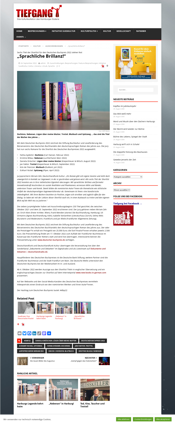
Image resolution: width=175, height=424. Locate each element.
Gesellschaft (123, 31)
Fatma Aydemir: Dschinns (58, 346)
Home (19, 31)
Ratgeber (141, 31)
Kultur (107, 31)
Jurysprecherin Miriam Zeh (31, 351)
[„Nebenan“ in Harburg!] (63, 390)
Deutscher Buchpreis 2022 (93, 341)
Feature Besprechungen (88, 63)
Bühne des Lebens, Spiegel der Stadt (130, 136)
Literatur (37, 66)
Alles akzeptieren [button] (163, 419)
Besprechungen (36, 31)
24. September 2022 (29, 63)
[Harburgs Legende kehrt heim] (31, 390)
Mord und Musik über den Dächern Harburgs (134, 121)
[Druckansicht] (107, 66)
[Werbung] (136, 62)
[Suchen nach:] (136, 90)
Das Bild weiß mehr (122, 113)
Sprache (51, 66)
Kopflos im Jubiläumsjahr (124, 106)
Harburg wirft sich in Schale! (126, 144)
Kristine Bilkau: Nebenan (90, 351)
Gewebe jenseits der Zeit (124, 159)
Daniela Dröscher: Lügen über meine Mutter (55, 341)
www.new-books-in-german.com (91, 272)
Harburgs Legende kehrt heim (30, 405)
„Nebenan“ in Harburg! (61, 403)
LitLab (44, 66)
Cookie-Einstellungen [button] (143, 419)
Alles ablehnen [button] (123, 419)
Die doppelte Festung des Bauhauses (130, 152)
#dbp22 (27, 341)
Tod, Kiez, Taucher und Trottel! (92, 405)
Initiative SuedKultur (63, 31)
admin (43, 63)
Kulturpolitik (88, 31)
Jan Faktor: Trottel (84, 346)
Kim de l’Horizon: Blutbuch (61, 351)
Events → (21, 36)
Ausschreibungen (57, 63)
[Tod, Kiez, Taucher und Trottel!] (95, 390)
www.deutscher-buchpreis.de (51, 240)
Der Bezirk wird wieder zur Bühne (128, 129)
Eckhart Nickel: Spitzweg (30, 346)
